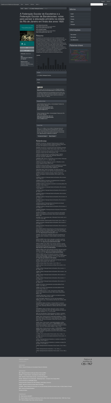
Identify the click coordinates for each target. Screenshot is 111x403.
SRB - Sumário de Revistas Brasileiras (26, 388)
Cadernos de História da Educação (10, 4)
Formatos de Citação (42, 136)
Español (72, 16)
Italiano (72, 21)
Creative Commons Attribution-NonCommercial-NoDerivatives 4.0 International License (50, 89)
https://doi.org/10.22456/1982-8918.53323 (54, 252)
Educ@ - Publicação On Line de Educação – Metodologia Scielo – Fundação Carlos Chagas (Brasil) (39, 378)
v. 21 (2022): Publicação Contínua (36, 8)
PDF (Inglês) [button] (27, 50)
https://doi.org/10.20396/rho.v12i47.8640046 (47, 258)
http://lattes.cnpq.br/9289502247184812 (45, 108)
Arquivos (27, 4)
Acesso (108, 1)
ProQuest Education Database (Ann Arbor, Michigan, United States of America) (35, 382)
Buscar (105, 4)
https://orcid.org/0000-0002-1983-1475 (44, 32)
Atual (22, 4)
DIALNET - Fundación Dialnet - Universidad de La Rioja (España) (32, 374)
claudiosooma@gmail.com (42, 109)
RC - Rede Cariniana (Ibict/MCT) (25, 396)
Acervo (26, 8)
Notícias (32, 4)
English (72, 14)
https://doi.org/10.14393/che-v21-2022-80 (48, 133)
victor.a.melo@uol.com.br (42, 118)
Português (73, 24)
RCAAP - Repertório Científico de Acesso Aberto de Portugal (31, 384)
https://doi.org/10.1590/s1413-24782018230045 (46, 247)
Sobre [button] (37, 4)
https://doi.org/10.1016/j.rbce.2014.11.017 (49, 232)
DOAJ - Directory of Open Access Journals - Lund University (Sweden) (33, 376)
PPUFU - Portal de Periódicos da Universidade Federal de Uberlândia (33, 367)
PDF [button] (27, 47)
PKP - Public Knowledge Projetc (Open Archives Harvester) (31, 400)
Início (22, 8)
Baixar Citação (52, 136)
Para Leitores (73, 34)
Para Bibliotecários (74, 39)
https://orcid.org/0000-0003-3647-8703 (44, 27)
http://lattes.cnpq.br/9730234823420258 (45, 117)
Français (72, 19)
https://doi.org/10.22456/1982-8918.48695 (51, 241)
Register (103, 1)
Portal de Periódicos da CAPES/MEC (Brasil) (28, 380)
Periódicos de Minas (23, 390)
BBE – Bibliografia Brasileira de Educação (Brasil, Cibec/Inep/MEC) (32, 372)
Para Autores (73, 37)
